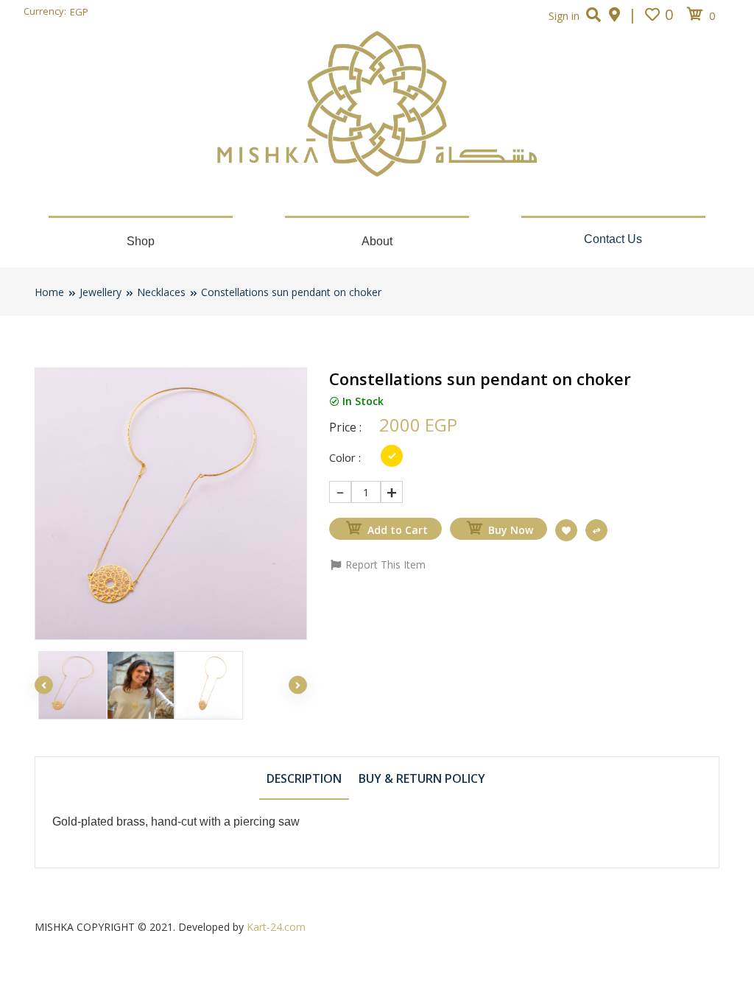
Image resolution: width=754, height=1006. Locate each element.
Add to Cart (397, 530)
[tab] (304, 777)
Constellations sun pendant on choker (291, 292)
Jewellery (100, 292)
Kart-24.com (276, 927)
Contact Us (613, 239)
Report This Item (384, 564)
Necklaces (161, 292)
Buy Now (510, 530)
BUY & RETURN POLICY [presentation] (422, 778)
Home (49, 292)
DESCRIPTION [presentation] (304, 778)
